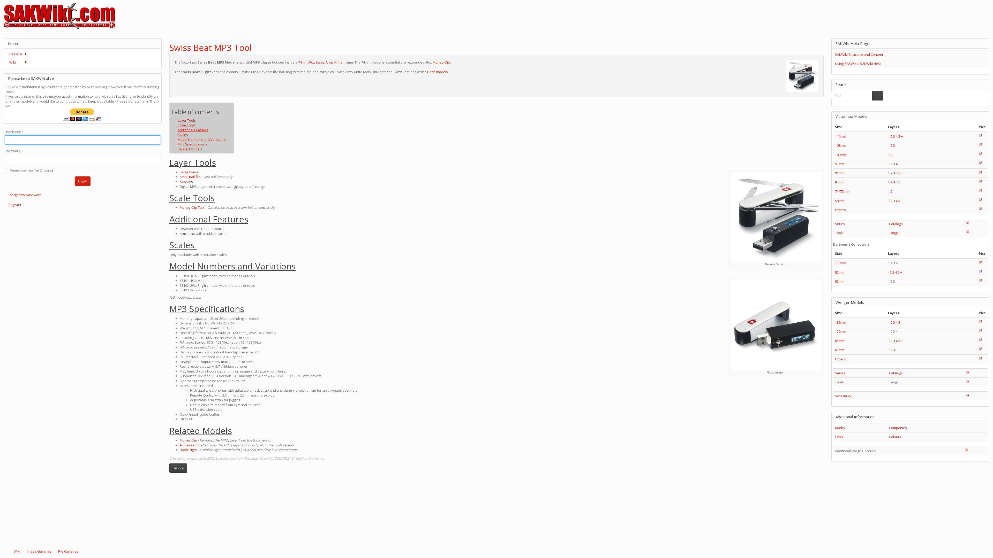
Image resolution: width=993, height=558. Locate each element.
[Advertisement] (899, 11)
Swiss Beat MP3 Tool (210, 47)
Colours (895, 437)
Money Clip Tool (192, 207)
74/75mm (842, 191)
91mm (839, 173)
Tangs (894, 232)
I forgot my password (25, 194)
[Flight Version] (776, 325)
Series (840, 223)
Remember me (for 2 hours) (31, 170)
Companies (898, 427)
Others (840, 209)
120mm (840, 331)
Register (15, 204)
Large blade (189, 172)
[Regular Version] (776, 217)
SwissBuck (843, 396)
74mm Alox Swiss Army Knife (320, 62)
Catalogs (896, 223)
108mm (840, 145)
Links (839, 437)
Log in (82, 181)
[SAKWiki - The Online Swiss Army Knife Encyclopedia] (57, 16)
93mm (839, 163)
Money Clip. (442, 62)
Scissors (186, 181)
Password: (13, 151)
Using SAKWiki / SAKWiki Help (858, 63)
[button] (806, 43)
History (178, 468)
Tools (839, 232)
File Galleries (67, 551)
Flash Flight (188, 449)
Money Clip (188, 440)
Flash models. (438, 71)
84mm (839, 182)
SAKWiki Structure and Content (859, 54)
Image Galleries (39, 551)
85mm (839, 272)
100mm (840, 154)
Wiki (17, 551)
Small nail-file (190, 176)
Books (840, 427)
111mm (840, 136)
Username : (14, 131)
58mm (839, 200)
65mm (839, 281)
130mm (840, 263)
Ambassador (190, 445)
